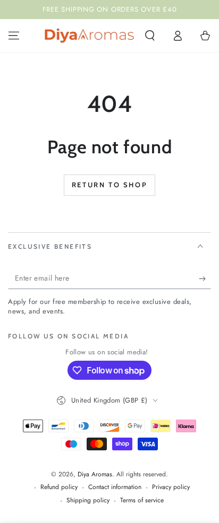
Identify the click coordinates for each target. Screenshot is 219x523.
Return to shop (109, 184)
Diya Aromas (95, 474)
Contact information (114, 487)
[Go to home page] (89, 35)
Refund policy (59, 487)
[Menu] (14, 35)
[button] (150, 35)
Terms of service (142, 500)
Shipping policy (88, 500)
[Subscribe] (205, 278)
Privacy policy (171, 487)
